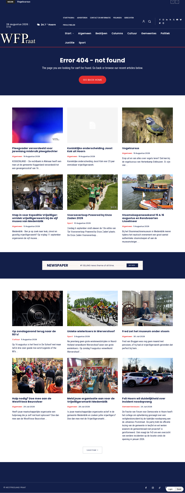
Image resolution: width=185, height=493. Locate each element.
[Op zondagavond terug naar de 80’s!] (37, 308)
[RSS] (170, 20)
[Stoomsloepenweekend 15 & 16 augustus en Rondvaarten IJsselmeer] (147, 192)
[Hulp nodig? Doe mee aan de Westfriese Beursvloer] (37, 375)
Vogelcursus (130, 148)
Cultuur (16, 339)
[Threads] (163, 23)
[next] (177, 2)
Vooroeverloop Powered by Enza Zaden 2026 (89, 216)
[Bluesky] (180, 20)
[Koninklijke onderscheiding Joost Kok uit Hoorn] (92, 125)
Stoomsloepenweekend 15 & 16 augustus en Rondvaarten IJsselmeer (143, 218)
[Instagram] (163, 20)
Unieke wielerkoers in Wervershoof (91, 331)
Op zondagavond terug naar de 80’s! (34, 332)
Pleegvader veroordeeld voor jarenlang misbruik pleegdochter (35, 149)
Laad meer (91, 450)
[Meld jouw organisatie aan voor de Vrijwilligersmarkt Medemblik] (92, 375)
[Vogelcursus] (147, 125)
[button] (149, 21)
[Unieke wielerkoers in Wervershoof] (92, 308)
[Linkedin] (167, 20)
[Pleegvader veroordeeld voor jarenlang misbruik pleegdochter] (37, 125)
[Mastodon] (160, 23)
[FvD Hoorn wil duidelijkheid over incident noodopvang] (147, 375)
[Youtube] (177, 20)
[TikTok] (159, 488)
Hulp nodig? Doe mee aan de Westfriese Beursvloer (31, 400)
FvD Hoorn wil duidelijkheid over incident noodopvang (143, 400)
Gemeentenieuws (130, 407)
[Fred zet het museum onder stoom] (147, 308)
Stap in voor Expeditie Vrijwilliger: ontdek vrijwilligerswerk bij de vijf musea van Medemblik (63, 1)
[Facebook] (160, 20)
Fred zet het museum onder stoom (145, 331)
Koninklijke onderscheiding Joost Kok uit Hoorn (89, 149)
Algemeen (17, 156)
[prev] (172, 2)
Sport (70, 223)
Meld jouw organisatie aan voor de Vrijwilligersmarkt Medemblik (91, 400)
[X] (173, 20)
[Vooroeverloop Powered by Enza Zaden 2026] (92, 192)
